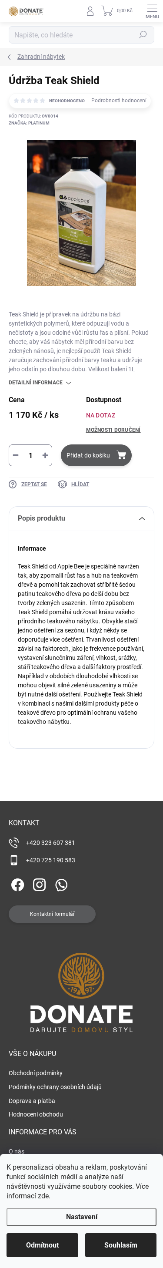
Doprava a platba (32, 1100)
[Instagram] (38, 883)
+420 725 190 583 (50, 860)
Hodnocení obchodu (36, 1114)
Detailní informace (36, 383)
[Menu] (152, 11)
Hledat (143, 35)
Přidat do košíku (88, 455)
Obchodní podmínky (36, 1073)
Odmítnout (42, 1245)
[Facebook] (16, 883)
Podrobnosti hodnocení (118, 101)
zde (43, 1196)
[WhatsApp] (59, 883)
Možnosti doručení (113, 430)
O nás (16, 1151)
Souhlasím (120, 1245)
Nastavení (81, 1217)
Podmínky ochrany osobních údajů (55, 1086)
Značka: (29, 123)
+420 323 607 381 (50, 842)
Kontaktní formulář (52, 914)
